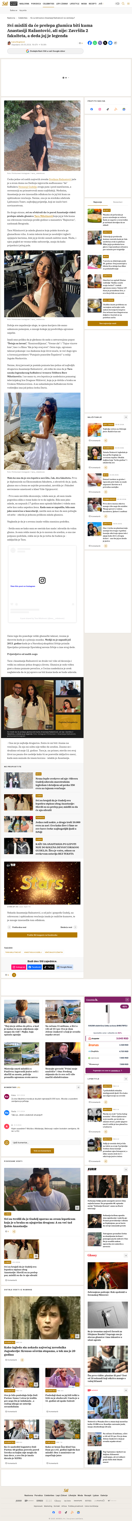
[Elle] (48, 1500)
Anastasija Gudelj (33, 952)
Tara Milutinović (13, 952)
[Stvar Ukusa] (112, 1500)
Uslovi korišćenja (91, 1506)
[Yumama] (99, 1500)
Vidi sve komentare (42, 1151)
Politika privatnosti (75, 1506)
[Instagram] (100, 109)
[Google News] (124, 109)
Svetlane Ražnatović (60, 179)
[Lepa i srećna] (67, 1500)
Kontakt (57, 1506)
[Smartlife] (78, 1500)
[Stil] (5, 3)
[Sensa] (88, 1500)
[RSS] (116, 109)
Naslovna (11, 18)
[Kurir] (19, 1500)
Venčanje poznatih (54, 952)
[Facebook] (92, 109)
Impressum (38, 1506)
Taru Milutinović (43, 216)
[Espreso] (40, 1500)
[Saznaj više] (126, 1169)
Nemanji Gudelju (27, 186)
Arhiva (64, 1506)
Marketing (48, 1506)
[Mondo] (29, 1500)
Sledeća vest (66, 927)
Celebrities (22, 18)
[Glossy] (58, 1500)
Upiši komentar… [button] (20, 1142)
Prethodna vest (19, 927)
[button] (81, 43)
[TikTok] (108, 109)
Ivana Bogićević (18, 42)
